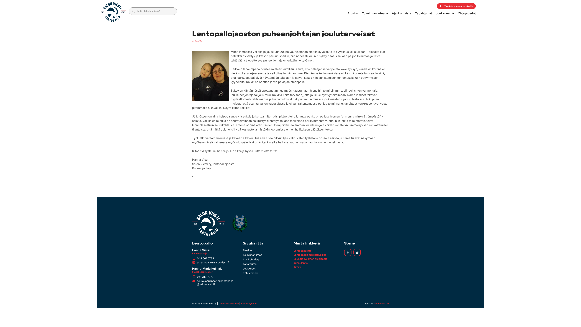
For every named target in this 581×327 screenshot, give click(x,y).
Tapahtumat (250, 264)
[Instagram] (357, 252)
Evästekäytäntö (249, 303)
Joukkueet (249, 268)
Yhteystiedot (250, 273)
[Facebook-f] (347, 252)
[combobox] (153, 11)
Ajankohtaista (251, 259)
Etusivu (247, 250)
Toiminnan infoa (252, 254)
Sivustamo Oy (381, 303)
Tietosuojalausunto (228, 303)
